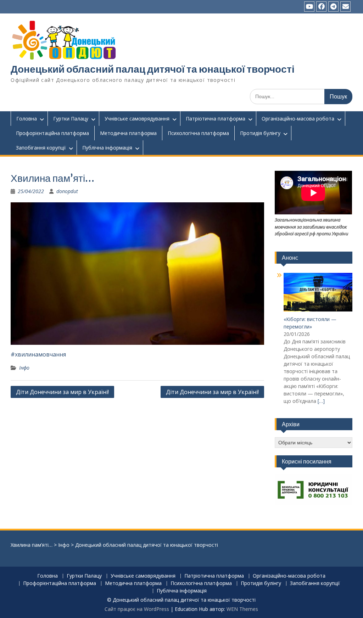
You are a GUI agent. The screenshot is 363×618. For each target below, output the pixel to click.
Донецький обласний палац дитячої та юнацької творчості (153, 69)
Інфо (24, 367)
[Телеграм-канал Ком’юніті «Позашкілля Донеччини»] (333, 6)
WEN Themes (242, 609)
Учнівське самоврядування (137, 118)
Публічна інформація (107, 147)
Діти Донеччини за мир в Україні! (62, 392)
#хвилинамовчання (38, 354)
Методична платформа (128, 133)
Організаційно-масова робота (298, 118)
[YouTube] (309, 6)
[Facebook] (321, 6)
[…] (321, 401)
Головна (26, 118)
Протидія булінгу (260, 133)
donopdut (67, 191)
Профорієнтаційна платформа (52, 133)
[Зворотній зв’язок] (345, 6)
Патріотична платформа (215, 118)
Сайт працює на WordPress (137, 609)
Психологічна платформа (198, 133)
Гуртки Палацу (70, 118)
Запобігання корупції (41, 147)
